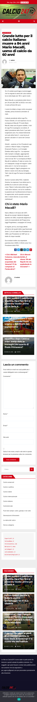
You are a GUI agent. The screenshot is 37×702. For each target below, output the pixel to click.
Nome (5, 414)
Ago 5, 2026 (9, 646)
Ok (19, 699)
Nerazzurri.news (10, 546)
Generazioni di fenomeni (11, 515)
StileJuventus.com (11, 544)
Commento (7, 376)
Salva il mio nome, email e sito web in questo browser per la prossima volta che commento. (17, 453)
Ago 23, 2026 (10, 589)
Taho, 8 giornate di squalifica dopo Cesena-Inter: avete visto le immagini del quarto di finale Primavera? (17, 341)
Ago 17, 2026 (10, 627)
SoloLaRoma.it (9, 541)
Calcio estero (7, 492)
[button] (34, 21)
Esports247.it (9, 538)
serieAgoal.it (9, 549)
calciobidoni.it (10, 552)
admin (13, 60)
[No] (35, 696)
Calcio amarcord (8, 482)
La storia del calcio (9, 520)
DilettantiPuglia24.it (12, 554)
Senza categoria (8, 525)
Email (5, 425)
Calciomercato (8, 506)
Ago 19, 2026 (10, 608)
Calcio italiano (7, 32)
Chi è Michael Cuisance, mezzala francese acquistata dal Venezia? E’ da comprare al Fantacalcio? (12, 262)
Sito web (6, 437)
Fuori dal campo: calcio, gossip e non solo (17, 511)
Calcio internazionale (10, 496)
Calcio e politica (8, 487)
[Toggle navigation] (19, 21)
